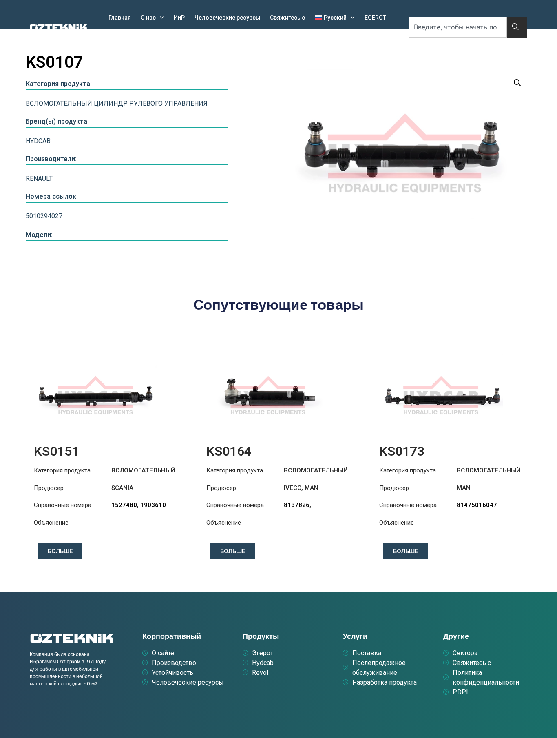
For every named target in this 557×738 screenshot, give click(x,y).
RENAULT (39, 178)
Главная (119, 17)
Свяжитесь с (287, 17)
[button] (517, 82)
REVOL (149, 36)
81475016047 (477, 505)
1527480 (124, 505)
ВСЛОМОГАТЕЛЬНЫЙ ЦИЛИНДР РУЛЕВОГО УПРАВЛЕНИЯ (117, 103)
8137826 (296, 505)
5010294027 (44, 216)
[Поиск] (517, 27)
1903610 (153, 505)
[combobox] (458, 27)
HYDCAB (119, 36)
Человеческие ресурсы (227, 17)
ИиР (179, 17)
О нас (148, 17)
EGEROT (375, 17)
